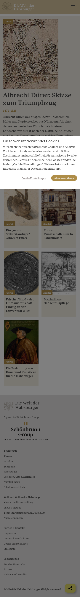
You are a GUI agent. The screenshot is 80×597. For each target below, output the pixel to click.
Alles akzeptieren (64, 178)
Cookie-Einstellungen (34, 178)
